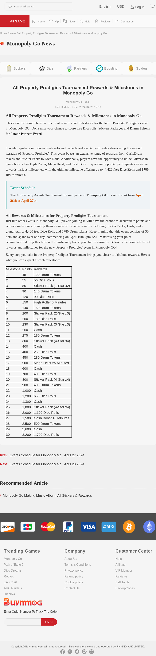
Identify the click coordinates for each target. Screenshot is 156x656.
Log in (139, 7)
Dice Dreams (12, 570)
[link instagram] (91, 652)
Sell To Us (122, 582)
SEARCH (49, 621)
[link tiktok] (77, 652)
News (13, 33)
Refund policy (73, 576)
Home (3, 33)
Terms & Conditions (77, 564)
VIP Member (123, 570)
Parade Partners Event (26, 134)
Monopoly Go (74, 101)
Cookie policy (73, 582)
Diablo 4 (9, 594)
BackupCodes (125, 588)
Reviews (121, 576)
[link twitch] (84, 652)
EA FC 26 (10, 582)
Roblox (9, 576)
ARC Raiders (13, 588)
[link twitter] (70, 652)
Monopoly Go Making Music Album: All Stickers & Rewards (47, 495)
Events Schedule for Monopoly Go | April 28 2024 (47, 464)
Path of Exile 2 (13, 564)
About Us (70, 558)
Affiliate (120, 564)
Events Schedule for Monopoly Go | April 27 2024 (47, 455)
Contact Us (72, 588)
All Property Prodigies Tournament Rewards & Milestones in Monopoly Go (62, 33)
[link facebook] (62, 652)
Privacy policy (73, 570)
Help (118, 558)
